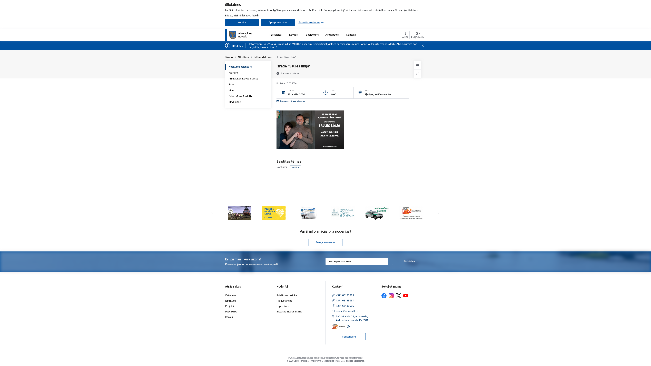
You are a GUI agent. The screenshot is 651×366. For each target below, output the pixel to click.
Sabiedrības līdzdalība (241, 96)
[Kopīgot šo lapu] (417, 73)
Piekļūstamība (284, 300)
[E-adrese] (338, 326)
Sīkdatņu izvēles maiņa (289, 311)
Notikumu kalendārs (240, 66)
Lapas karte (283, 306)
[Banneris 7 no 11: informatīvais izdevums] (308, 212)
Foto (231, 84)
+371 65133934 (345, 300)
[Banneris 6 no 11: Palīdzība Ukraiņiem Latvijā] (274, 212)
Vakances (230, 295)
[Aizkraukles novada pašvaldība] (240, 35)
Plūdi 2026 (235, 102)
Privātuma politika (287, 295)
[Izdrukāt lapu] (417, 65)
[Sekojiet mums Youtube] (405, 295)
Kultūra (295, 167)
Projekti (229, 306)
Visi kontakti (349, 336)
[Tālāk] (439, 212)
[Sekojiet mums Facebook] (384, 295)
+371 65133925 (345, 295)
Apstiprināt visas (278, 22)
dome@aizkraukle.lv (347, 311)
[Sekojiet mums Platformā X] (398, 295)
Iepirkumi (230, 300)
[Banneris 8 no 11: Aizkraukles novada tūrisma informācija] (343, 212)
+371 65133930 (345, 305)
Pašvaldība (231, 311)
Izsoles (229, 317)
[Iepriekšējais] (212, 212)
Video (232, 90)
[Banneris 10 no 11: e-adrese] (411, 212)
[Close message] (423, 46)
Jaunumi (233, 72)
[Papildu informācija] (348, 326)
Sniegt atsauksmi (325, 242)
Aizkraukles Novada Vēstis (243, 78)
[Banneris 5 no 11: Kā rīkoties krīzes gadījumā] (239, 212)
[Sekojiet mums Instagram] (391, 295)
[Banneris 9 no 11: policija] (377, 212)
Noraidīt (242, 22)
